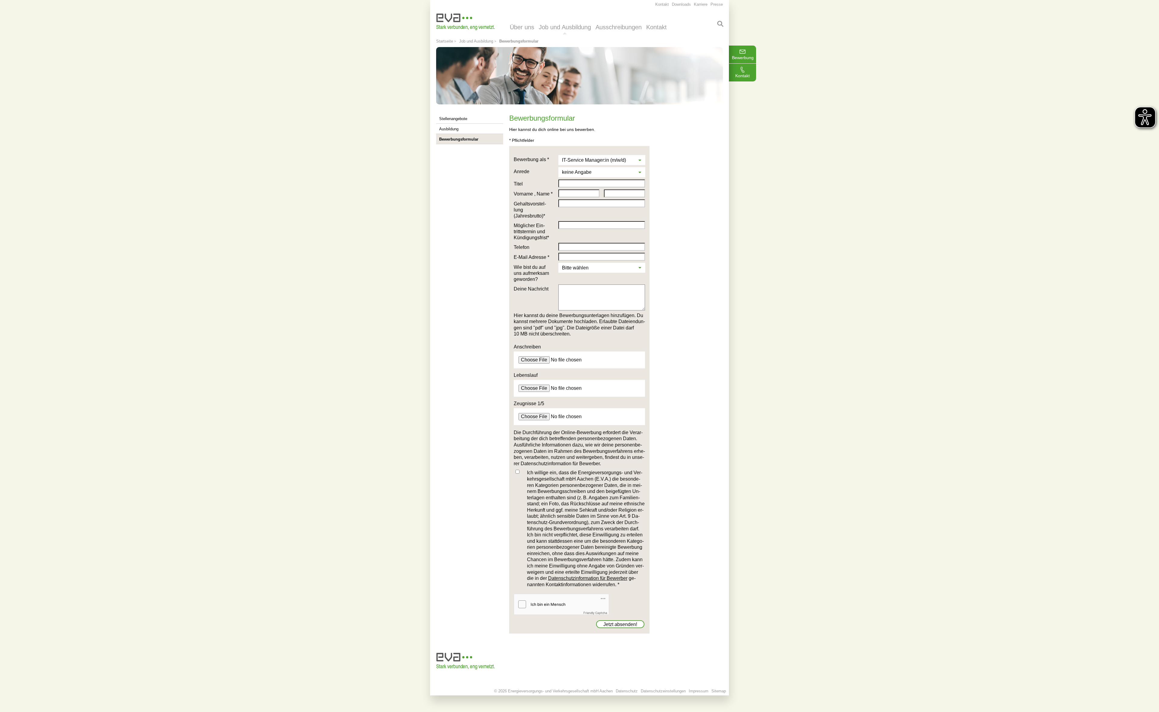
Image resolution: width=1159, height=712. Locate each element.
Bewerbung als (531, 159)
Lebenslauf (526, 375)
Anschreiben (527, 346)
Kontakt (742, 75)
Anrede (521, 171)
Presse (716, 4)
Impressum (698, 691)
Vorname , (525, 193)
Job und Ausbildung (476, 41)
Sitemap (718, 691)
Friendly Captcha (595, 613)
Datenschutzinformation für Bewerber (587, 578)
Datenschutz (627, 691)
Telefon (521, 247)
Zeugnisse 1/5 (529, 403)
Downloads (681, 4)
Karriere (700, 4)
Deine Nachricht (531, 288)
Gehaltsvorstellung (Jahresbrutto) (530, 209)
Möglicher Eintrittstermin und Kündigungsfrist (531, 231)
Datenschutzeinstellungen (663, 691)
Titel (518, 183)
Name (545, 193)
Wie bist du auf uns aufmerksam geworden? (531, 273)
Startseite (444, 41)
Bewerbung (743, 57)
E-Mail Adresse (531, 257)
